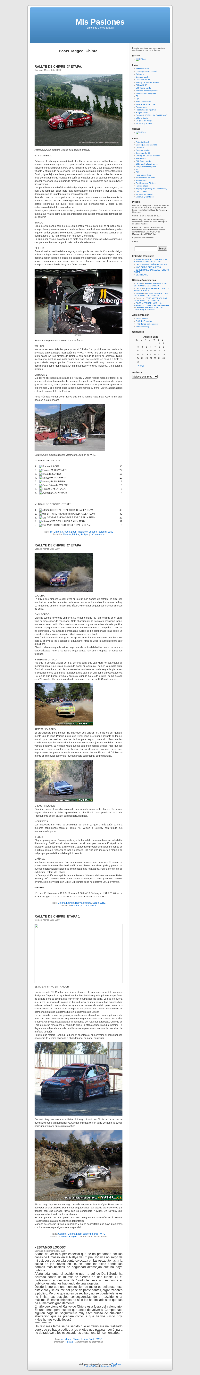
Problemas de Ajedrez (146, 110)
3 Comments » (88, 905)
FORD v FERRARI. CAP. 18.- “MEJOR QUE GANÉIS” (148, 308)
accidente (66, 1339)
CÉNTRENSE (142, 275)
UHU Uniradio (142, 118)
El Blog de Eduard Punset (148, 82)
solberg (103, 531)
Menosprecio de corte (145, 104)
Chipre (57, 531)
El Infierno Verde (143, 88)
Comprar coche (143, 77)
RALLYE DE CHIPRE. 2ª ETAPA (58, 545)
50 (51, 531)
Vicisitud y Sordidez (145, 123)
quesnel (93, 531)
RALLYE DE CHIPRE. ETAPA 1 (57, 916)
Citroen (66, 531)
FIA (137, 99)
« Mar (141, 365)
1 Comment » (97, 534)
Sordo (95, 902)
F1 (137, 96)
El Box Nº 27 (141, 85)
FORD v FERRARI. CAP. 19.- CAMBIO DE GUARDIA (150, 285)
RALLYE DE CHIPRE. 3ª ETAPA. (58, 66)
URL (138, 288)
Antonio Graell (142, 69)
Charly (139, 284)
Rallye (78, 902)
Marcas (67, 534)
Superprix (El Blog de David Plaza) (151, 115)
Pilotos (75, 534)
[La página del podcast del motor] (141, 59)
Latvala (70, 902)
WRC (110, 531)
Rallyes (84, 534)
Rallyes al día (142, 112)
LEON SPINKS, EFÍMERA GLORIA (151, 264)
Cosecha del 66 (143, 80)
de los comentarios (147, 324)
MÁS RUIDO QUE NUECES (148, 267)
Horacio (139, 293)
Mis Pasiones (100, 22)
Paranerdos (141, 107)
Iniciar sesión (142, 318)
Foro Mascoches (143, 101)
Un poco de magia (144, 121)
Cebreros (140, 74)
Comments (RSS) (108, 1366)
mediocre (83, 531)
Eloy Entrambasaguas (146, 93)
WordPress (116, 1364)
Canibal (62, 1233)
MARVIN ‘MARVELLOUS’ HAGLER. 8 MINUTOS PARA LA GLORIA (151, 260)
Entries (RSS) (90, 1366)
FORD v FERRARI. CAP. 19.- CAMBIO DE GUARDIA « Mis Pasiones (151, 304)
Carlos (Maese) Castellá (146, 71)
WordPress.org (142, 327)
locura (84, 1339)
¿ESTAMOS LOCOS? (50, 1247)
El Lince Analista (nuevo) (147, 91)
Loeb (74, 531)
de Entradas (144, 321)
